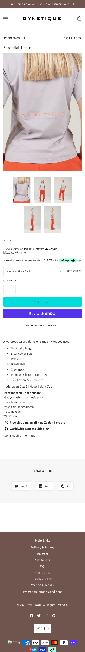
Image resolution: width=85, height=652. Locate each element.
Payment (42, 554)
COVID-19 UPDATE (42, 585)
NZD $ (41, 628)
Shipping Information (23, 435)
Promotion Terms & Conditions (42, 592)
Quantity (9, 280)
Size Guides (42, 560)
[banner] (42, 18)
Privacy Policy (43, 579)
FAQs (42, 566)
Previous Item (18, 37)
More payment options (42, 325)
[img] (31, 615)
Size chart (74, 271)
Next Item (70, 37)
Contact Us (42, 573)
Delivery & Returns (42, 547)
